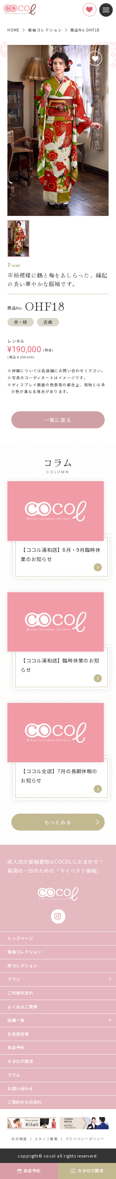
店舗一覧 (15, 1020)
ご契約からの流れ (24, 1102)
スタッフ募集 (46, 1138)
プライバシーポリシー (84, 1138)
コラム (13, 1075)
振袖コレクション (24, 952)
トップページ (20, 938)
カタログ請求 (20, 1061)
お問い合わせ (20, 1088)
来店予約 (15, 1047)
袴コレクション (22, 966)
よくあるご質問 (22, 1007)
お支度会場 (18, 1034)
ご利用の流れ (20, 993)
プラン (13, 979)
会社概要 (19, 1138)
